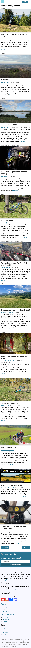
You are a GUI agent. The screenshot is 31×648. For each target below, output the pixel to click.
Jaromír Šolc (5, 82)
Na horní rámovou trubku (17, 241)
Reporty (3, 53)
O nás (4, 634)
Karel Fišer (4, 176)
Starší (25, 547)
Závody (5, 622)
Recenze (3, 241)
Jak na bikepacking (5, 145)
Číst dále (4, 50)
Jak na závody (15, 145)
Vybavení (14, 377)
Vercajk (3, 8)
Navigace (6, 619)
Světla (7, 500)
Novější (6, 547)
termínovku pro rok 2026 (10, 590)
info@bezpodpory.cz (9, 580)
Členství (25, 1)
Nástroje (5, 632)
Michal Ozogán (5, 267)
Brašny (8, 241)
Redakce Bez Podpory (7, 39)
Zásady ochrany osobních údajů (10, 639)
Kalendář (3, 284)
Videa (4, 630)
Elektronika (6, 611)
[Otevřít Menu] (29, 1)
